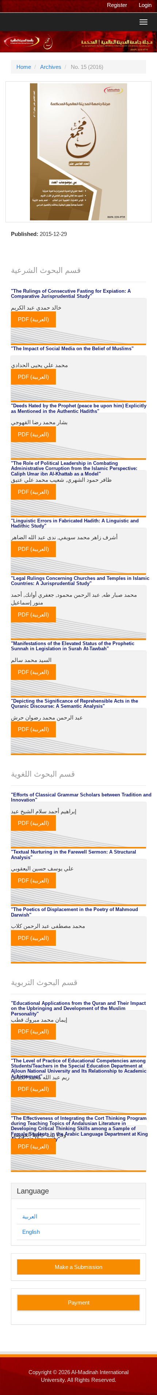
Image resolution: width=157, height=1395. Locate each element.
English (31, 1232)
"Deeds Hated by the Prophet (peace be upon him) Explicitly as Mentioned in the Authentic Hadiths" (78, 408)
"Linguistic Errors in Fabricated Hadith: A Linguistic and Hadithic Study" (75, 523)
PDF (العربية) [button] (33, 319)
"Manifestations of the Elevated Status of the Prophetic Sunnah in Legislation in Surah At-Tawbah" (72, 646)
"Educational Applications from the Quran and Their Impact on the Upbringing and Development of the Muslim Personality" (78, 1009)
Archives (50, 67)
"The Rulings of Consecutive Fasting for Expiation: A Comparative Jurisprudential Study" (71, 294)
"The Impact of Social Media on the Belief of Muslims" (72, 348)
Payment (78, 1302)
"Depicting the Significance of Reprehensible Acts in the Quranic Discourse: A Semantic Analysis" (74, 704)
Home (23, 67)
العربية (29, 1216)
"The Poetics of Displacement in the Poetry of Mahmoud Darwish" (74, 912)
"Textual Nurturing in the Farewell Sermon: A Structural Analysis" (73, 855)
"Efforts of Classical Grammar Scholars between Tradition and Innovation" (81, 797)
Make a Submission (78, 1267)
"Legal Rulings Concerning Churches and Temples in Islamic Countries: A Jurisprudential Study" (80, 581)
